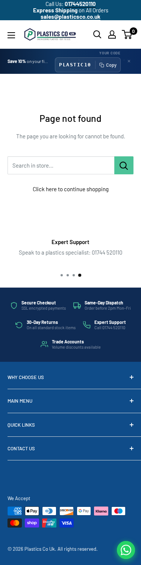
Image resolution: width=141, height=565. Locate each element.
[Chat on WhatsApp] (126, 550)
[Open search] (97, 34)
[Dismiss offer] (128, 61)
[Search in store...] (123, 165)
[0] (127, 34)
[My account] (112, 34)
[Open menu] (11, 35)
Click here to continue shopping (71, 189)
